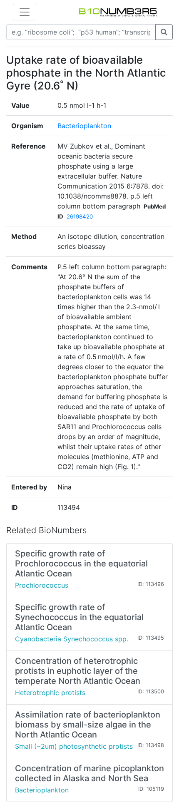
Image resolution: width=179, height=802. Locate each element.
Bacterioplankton (84, 126)
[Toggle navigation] (24, 12)
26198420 (80, 216)
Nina (64, 487)
